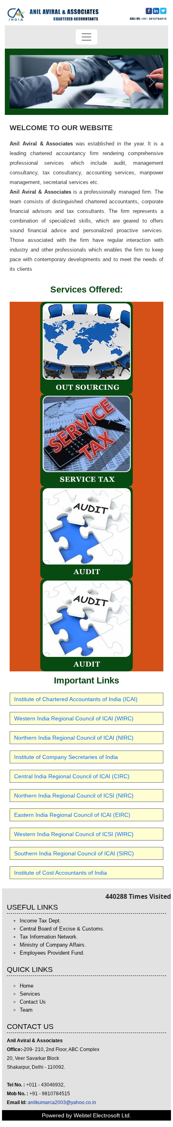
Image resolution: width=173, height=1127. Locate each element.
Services (30, 994)
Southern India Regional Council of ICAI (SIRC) (74, 853)
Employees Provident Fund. (52, 953)
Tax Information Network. (49, 937)
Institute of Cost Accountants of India (60, 872)
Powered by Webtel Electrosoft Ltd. (86, 1115)
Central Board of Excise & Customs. (62, 929)
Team (26, 1010)
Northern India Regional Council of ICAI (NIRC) (74, 737)
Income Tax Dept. (40, 921)
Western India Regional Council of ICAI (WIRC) (74, 718)
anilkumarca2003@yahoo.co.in (62, 1102)
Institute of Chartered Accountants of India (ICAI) (76, 699)
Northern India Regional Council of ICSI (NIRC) (74, 795)
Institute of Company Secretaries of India (66, 757)
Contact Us (33, 1002)
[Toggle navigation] (86, 37)
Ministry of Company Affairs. (53, 945)
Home (26, 986)
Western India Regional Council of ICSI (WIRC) (74, 834)
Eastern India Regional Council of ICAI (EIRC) (72, 815)
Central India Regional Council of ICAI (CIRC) (72, 776)
